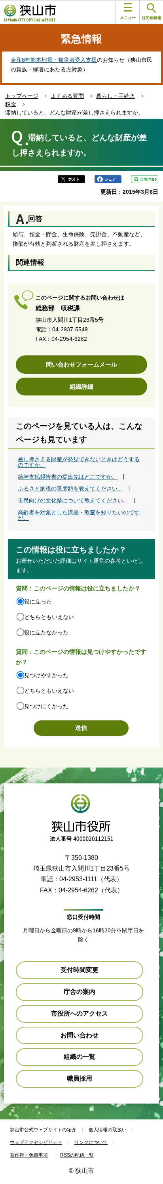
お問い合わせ (80, 1035)
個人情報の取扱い (108, 1129)
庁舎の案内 (79, 991)
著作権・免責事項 (29, 1155)
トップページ (21, 96)
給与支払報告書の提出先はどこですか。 (68, 476)
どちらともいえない (49, 617)
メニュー (128, 17)
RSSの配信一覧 (77, 1155)
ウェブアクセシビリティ (36, 1142)
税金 (10, 104)
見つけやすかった (46, 675)
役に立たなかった (46, 632)
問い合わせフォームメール (81, 364)
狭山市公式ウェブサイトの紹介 (43, 1129)
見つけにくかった (46, 706)
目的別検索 (151, 17)
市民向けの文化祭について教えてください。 (73, 500)
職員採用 (79, 1078)
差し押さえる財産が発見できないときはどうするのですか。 (79, 462)
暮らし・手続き (115, 96)
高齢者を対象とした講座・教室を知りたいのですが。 (79, 515)
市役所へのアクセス (79, 1013)
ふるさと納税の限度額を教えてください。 (70, 488)
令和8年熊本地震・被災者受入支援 (54, 60)
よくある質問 (67, 96)
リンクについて (91, 1142)
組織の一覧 (79, 1056)
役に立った (38, 601)
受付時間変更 (80, 969)
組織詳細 (81, 386)
